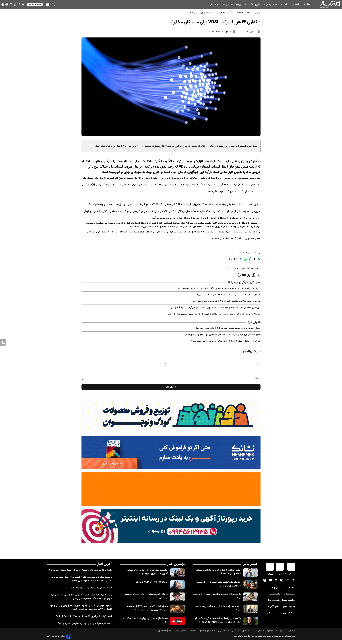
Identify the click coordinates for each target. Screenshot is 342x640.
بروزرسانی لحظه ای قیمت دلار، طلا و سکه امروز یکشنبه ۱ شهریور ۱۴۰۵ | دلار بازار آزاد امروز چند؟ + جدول (216, 307)
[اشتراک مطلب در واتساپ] (245, 260)
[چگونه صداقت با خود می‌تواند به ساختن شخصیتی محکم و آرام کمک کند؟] (250, 572)
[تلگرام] (18, 4)
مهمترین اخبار (176, 564)
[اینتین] (171, 489)
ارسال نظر (171, 387)
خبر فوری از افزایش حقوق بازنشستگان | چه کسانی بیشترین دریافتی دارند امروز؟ (226, 341)
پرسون (234, 630)
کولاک (192, 630)
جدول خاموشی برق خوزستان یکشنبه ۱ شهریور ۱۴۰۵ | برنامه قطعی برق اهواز (228, 328)
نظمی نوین (180, 630)
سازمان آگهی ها (273, 606)
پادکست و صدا (288, 600)
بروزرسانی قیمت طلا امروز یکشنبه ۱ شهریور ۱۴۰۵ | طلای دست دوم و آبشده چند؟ (226, 301)
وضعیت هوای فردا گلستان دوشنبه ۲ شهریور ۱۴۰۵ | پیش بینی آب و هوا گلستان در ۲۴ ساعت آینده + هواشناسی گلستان (81, 607)
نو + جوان (214, 4)
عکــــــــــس (273, 594)
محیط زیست (227, 4)
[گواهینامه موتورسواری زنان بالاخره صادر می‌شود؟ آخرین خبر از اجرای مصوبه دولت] (177, 572)
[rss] (22, 4)
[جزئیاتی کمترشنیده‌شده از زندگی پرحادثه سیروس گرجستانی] (177, 596)
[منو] (47, 4)
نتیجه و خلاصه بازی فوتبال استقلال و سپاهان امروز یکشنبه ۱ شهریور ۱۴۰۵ (80, 570)
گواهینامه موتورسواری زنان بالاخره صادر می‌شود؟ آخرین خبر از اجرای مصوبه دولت (147, 571)
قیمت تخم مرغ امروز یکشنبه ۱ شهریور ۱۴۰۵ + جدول (89, 588)
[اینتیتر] (330, 4)
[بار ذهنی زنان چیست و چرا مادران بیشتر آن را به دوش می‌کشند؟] (250, 596)
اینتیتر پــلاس (289, 606)
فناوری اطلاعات (254, 4)
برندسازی (245, 630)
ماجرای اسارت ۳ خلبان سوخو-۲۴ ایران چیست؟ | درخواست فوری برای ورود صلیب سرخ (147, 608)
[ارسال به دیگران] (236, 260)
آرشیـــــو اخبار (274, 600)
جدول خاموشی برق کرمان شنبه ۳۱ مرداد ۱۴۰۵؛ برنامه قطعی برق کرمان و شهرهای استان (223, 334)
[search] (53, 4)
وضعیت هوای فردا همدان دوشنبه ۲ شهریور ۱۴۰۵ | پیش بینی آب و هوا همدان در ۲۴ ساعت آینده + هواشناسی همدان (81, 579)
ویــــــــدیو (289, 594)
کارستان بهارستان (206, 630)
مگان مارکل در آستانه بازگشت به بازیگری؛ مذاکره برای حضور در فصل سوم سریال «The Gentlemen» (218, 620)
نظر (256, 378)
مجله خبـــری (289, 613)
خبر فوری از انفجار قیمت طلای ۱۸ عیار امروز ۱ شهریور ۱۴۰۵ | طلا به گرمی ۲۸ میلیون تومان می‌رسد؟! (218, 288)
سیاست (285, 4)
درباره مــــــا (289, 588)
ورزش (239, 4)
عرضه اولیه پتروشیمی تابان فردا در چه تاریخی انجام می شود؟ (85, 623)
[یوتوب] (6, 4)
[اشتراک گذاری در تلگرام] (259, 260)
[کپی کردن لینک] (240, 260)
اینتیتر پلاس (250, 564)
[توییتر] (11, 4)
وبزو (281, 630)
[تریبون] (171, 526)
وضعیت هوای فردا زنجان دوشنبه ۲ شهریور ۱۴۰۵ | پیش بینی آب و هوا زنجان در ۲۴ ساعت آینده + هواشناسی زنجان (81, 596)
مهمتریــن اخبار (273, 613)
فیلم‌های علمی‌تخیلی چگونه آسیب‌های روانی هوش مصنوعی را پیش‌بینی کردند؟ (219, 584)
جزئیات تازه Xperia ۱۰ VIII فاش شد (152, 582)
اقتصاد (309, 4)
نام (256, 364)
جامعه (298, 4)
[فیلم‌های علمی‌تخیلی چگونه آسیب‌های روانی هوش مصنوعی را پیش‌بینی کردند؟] (250, 584)
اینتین (291, 630)
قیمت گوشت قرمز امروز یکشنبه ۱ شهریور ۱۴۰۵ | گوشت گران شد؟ (84, 616)
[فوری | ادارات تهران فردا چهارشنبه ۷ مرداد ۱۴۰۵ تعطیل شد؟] (177, 621)
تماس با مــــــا (273, 588)
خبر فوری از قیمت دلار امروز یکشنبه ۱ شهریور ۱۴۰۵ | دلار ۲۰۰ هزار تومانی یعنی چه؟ (225, 295)
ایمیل (163, 364)
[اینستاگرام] (14, 4)
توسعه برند (271, 630)
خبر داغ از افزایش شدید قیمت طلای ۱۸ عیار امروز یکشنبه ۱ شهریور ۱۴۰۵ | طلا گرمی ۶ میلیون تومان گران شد (214, 314)
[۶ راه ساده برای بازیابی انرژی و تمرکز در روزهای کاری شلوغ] (250, 609)
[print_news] (230, 259)
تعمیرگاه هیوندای (164, 630)
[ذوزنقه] (171, 416)
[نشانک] (171, 452)
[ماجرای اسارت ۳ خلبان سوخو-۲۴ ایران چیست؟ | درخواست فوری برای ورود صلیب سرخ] (177, 609)
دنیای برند (258, 630)
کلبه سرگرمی (222, 630)
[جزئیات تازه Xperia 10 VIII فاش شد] (177, 584)
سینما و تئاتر (271, 4)
